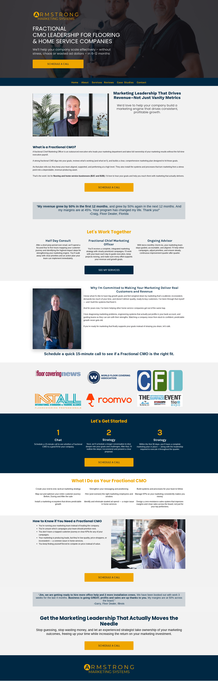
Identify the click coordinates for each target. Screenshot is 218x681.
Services (97, 82)
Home (74, 82)
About (85, 82)
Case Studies (125, 82)
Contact (142, 82)
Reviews (109, 82)
